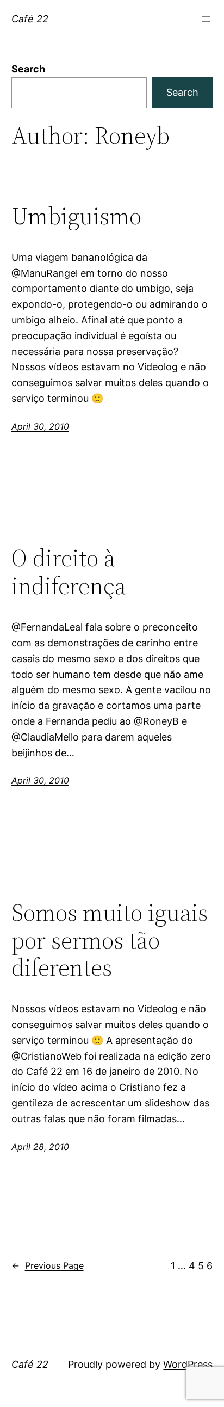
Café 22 (29, 19)
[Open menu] (206, 19)
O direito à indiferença (68, 572)
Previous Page (47, 1265)
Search (28, 69)
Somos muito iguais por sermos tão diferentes (109, 940)
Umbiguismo (76, 216)
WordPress (188, 1364)
